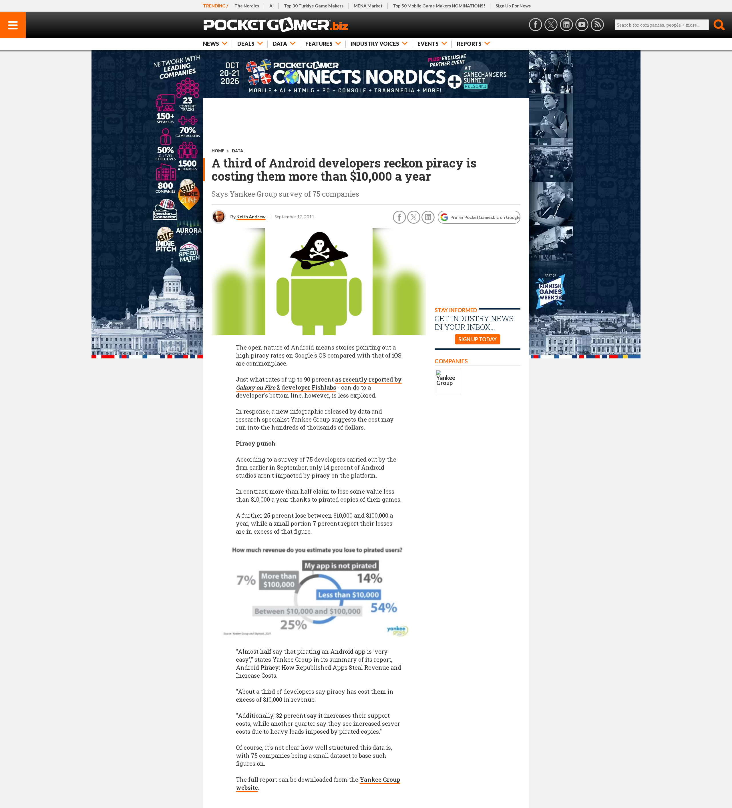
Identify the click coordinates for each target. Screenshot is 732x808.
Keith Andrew (251, 216)
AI (271, 5)
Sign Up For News (513, 5)
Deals (245, 43)
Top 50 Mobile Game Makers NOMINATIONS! (439, 5)
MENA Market (368, 5)
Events (428, 43)
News (211, 43)
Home (218, 150)
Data (280, 43)
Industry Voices (375, 43)
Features (319, 43)
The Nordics (246, 5)
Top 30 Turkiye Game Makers (313, 5)
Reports (469, 43)
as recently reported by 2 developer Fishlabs (319, 383)
